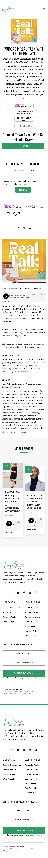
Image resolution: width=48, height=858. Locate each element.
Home (4, 288)
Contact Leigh (30, 635)
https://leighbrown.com (12, 368)
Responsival (20, 689)
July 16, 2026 (9, 515)
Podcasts (13, 288)
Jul (6, 471)
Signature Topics (10, 617)
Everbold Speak (31, 621)
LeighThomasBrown (23, 371)
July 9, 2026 (31, 512)
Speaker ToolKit (9, 612)
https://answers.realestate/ (16, 432)
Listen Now (23, 189)
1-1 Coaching (30, 626)
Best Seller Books (32, 608)
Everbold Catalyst (32, 612)
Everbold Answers (32, 617)
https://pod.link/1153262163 (27, 362)
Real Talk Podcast (32, 631)
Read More (10, 532)
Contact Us (23, 146)
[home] (8, 7)
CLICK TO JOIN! (24, 673)
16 (6, 466)
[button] (44, 9)
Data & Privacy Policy (37, 678)
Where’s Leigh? (9, 621)
